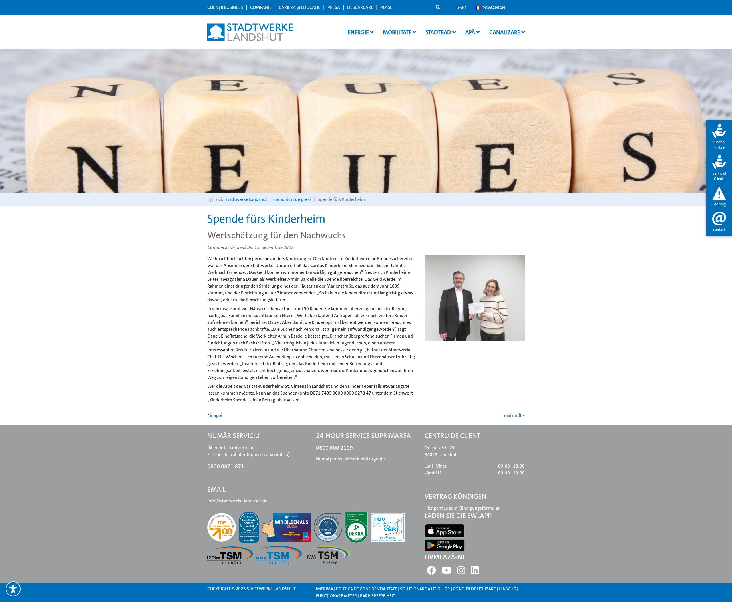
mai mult (513, 415)
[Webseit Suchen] (438, 7)
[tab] (719, 137)
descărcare (360, 7)
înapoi (216, 415)
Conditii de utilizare (475, 589)
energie (359, 32)
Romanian (493, 8)
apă (470, 32)
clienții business (225, 7)
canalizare (505, 32)
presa (333, 7)
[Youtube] (446, 572)
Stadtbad (439, 32)
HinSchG (507, 589)
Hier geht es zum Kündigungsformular (462, 508)
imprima (324, 589)
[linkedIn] (474, 572)
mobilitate (398, 32)
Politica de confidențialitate (366, 589)
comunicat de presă (292, 199)
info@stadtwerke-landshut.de (237, 501)
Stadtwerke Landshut (246, 199)
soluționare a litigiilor (425, 589)
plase (386, 7)
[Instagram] (461, 572)
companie (261, 7)
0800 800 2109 (334, 447)
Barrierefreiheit (377, 596)
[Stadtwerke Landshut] (250, 32)
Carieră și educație (299, 7)
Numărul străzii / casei (289, 210)
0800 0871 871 (225, 466)
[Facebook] (431, 572)
